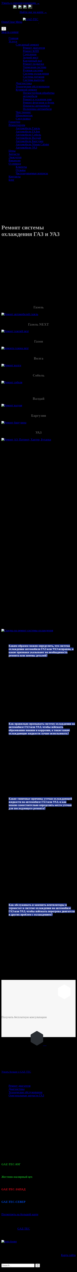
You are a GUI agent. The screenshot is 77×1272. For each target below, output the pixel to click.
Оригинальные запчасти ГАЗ (26, 1095)
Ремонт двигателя (19, 1085)
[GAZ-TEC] (31, 21)
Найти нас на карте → (33, 12)
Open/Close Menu (11, 21)
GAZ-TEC (23, 1228)
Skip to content (9, 32)
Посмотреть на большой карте (19, 1214)
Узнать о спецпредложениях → (20, 2)
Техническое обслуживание (25, 1092)
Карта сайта (68, 1255)
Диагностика (17, 1089)
